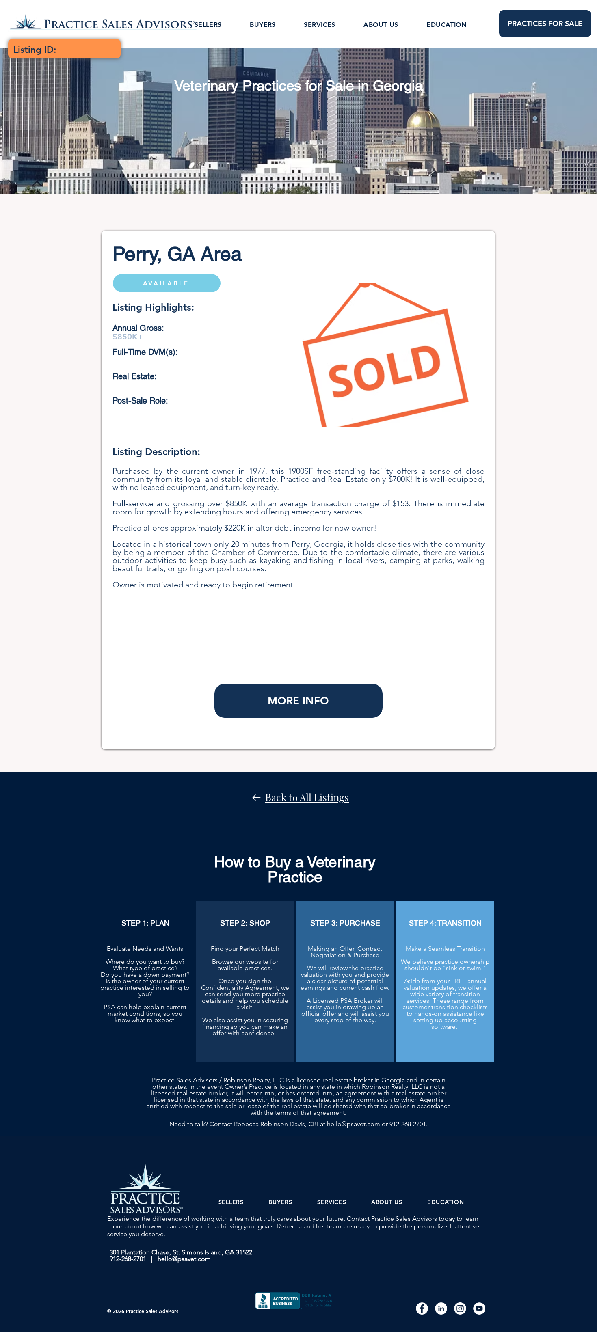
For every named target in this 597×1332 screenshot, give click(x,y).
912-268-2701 (407, 1124)
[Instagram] (460, 1308)
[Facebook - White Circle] (422, 1308)
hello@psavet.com (353, 1124)
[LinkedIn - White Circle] (441, 1308)
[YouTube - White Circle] (479, 1308)
